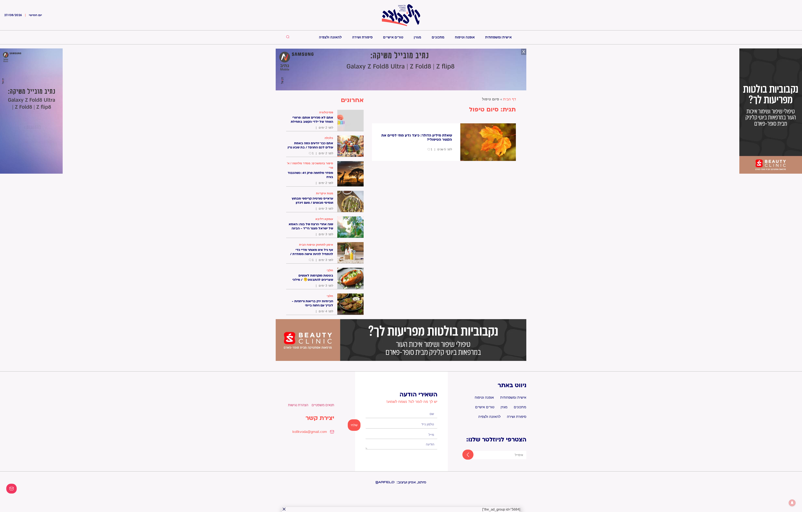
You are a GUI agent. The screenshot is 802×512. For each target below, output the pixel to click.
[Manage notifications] (792, 502)
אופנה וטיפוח (465, 37)
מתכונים (438, 37)
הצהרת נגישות (298, 405)
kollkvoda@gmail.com (309, 432)
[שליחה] (464, 455)
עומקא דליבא (324, 219)
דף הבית (509, 99)
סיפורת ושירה (362, 37)
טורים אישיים (393, 37)
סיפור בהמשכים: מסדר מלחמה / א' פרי (310, 165)
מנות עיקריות (324, 193)
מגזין (417, 37)
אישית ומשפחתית (498, 37)
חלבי (330, 270)
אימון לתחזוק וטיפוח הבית (316, 244)
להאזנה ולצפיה (330, 37)
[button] (284, 509)
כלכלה (329, 138)
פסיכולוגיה (326, 112)
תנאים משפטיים (323, 405)
